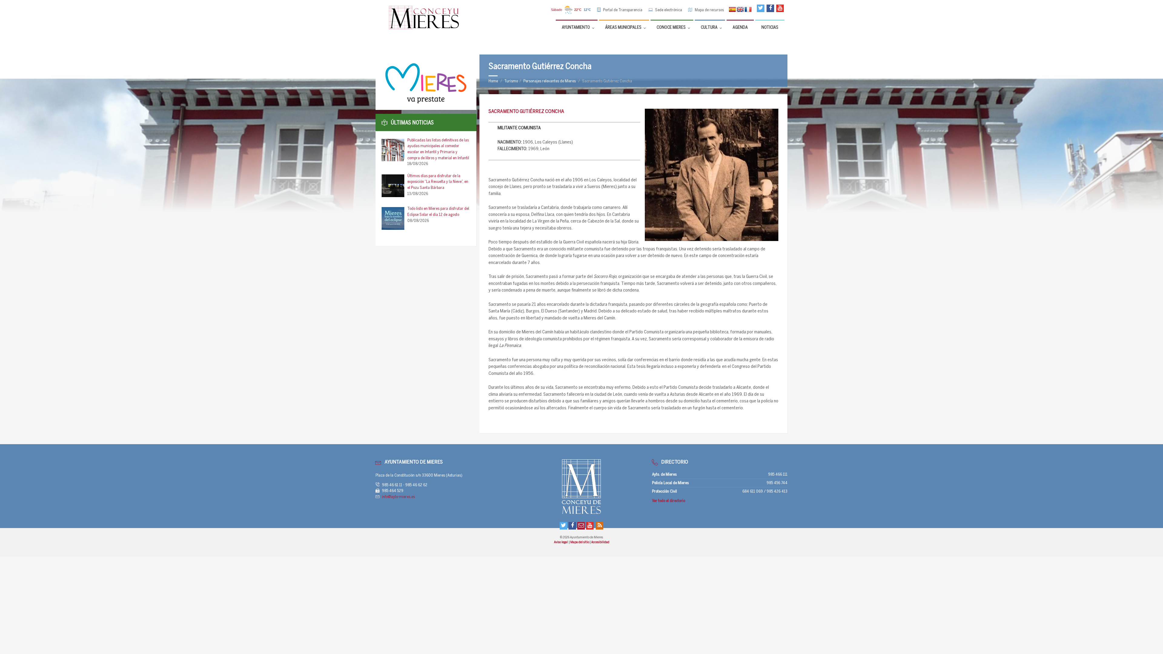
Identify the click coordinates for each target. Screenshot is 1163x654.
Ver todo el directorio (668, 501)
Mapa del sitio (580, 542)
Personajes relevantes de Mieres (549, 81)
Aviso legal (561, 542)
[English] (740, 10)
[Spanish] (732, 10)
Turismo (511, 81)
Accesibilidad (600, 542)
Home (493, 81)
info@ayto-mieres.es (398, 497)
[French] (748, 10)
